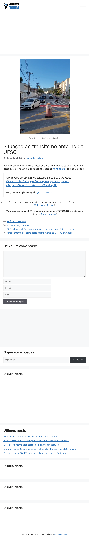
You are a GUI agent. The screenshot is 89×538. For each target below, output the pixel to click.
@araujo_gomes (59, 181)
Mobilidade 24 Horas (44, 205)
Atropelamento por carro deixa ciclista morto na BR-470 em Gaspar (40, 233)
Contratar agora (48, 214)
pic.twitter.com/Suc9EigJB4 (40, 185)
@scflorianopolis (39, 181)
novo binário (59, 169)
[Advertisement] (44, 32)
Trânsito (25, 225)
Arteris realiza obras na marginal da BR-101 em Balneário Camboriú (36, 440)
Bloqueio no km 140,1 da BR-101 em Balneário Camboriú (30, 436)
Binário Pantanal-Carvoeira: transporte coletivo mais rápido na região (41, 229)
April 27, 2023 (44, 192)
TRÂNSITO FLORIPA (16, 221)
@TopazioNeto (15, 185)
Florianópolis (13, 225)
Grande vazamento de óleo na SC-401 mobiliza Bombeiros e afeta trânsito (39, 449)
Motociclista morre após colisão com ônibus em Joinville (31, 445)
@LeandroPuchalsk (17, 181)
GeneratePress (60, 534)
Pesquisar (78, 360)
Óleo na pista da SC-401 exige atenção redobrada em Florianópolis (36, 453)
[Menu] (83, 6)
